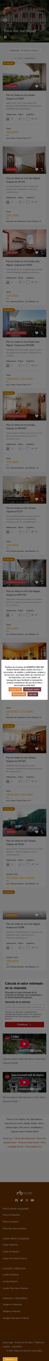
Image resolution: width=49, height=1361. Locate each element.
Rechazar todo (19, 694)
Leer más (32, 694)
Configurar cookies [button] (32, 689)
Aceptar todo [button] (15, 689)
